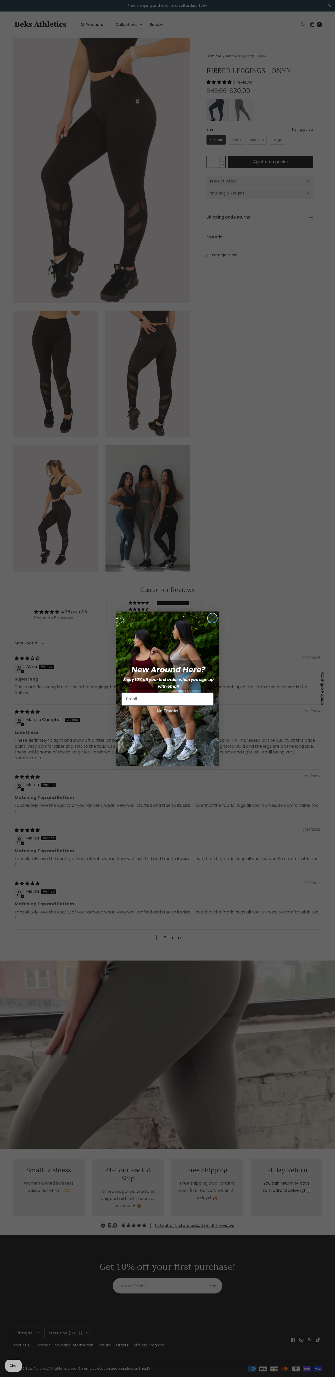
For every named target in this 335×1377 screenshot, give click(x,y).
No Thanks (167, 711)
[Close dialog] (212, 618)
